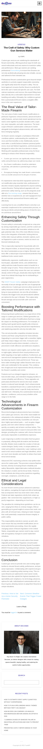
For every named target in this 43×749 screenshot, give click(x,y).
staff (22, 56)
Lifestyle (21, 44)
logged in (14, 612)
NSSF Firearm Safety (12, 282)
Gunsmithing (15, 70)
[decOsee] (7, 3)
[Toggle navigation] (39, 3)
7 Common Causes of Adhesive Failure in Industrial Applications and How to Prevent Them (21, 722)
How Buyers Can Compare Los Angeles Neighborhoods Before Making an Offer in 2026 (21, 714)
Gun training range (15, 193)
